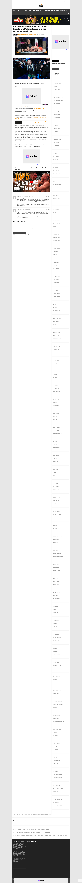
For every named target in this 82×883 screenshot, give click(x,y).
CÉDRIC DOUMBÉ (56, 215)
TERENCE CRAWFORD (57, 743)
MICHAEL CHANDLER (57, 575)
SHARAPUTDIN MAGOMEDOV (58, 721)
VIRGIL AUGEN (55, 782)
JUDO (54, 475)
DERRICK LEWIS (56, 282)
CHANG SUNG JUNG (56, 220)
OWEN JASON (55, 626)
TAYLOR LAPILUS (56, 738)
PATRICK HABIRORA (57, 637)
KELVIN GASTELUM (56, 497)
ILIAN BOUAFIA (56, 388)
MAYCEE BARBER (56, 567)
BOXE (54, 181)
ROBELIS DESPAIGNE (57, 687)
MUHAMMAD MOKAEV (57, 598)
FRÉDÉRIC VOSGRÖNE (57, 338)
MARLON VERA (56, 545)
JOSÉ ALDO (55, 458)
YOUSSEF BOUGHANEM (57, 805)
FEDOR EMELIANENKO (57, 318)
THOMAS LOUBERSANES (57, 752)
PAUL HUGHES (55, 643)
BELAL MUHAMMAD (57, 164)
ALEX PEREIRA (55, 92)
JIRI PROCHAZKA (56, 430)
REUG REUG (55, 679)
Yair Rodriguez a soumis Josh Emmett (37, 114)
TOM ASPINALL (56, 757)
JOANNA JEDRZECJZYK (57, 433)
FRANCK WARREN (56, 332)
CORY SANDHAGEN (56, 240)
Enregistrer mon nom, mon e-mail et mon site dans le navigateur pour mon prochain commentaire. (30, 230)
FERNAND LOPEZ (56, 321)
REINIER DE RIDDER (56, 673)
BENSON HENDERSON (57, 176)
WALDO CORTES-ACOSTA (58, 788)
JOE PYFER (55, 438)
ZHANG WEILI (55, 810)
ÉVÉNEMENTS (24, 10)
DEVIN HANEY (55, 285)
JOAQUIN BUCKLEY (56, 436)
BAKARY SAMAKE (56, 156)
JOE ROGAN (55, 441)
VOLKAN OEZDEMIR (57, 785)
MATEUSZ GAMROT (57, 550)
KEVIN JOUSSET (56, 503)
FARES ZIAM (55, 315)
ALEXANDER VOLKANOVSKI (23, 34)
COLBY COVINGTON (57, 231)
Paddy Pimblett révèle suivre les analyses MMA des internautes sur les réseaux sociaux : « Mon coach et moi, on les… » (19, 846)
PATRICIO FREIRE (56, 634)
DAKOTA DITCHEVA (56, 248)
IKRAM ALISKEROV (56, 382)
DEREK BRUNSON (56, 279)
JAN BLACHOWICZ (56, 408)
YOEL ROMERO (56, 802)
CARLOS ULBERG (56, 209)
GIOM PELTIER (56, 352)
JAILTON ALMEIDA (56, 399)
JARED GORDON (56, 413)
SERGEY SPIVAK (56, 718)
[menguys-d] (41, 19)
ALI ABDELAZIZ (56, 111)
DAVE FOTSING (56, 268)
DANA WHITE (55, 254)
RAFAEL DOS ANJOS (57, 659)
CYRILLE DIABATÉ (56, 245)
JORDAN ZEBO (55, 452)
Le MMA (57, 10)
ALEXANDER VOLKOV (57, 103)
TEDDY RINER (55, 740)
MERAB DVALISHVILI (57, 570)
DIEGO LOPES (55, 287)
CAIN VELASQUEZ (56, 198)
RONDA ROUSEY (56, 693)
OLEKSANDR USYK (56, 617)
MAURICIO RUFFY (56, 561)
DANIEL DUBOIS (56, 259)
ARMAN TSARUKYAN (57, 139)
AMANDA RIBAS (56, 122)
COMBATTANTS (32, 10)
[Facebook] (60, 1)
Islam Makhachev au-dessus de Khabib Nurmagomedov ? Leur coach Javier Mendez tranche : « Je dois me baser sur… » (42, 835)
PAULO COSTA (56, 645)
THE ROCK (55, 746)
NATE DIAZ (55, 603)
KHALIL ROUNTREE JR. (57, 508)
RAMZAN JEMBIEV (56, 668)
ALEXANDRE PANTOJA (57, 106)
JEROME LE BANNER (57, 427)
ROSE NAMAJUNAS (56, 696)
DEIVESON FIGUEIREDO (57, 271)
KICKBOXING (55, 517)
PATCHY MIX (55, 631)
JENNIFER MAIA (56, 424)
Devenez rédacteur (50, 1)
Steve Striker (16, 35)
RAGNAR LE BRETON (57, 665)
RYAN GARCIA (55, 698)
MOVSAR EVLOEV (56, 592)
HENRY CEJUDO (56, 371)
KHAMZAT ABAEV (56, 511)
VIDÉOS (37, 10)
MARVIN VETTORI (56, 547)
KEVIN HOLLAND (56, 500)
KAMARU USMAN (56, 489)
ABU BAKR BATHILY (56, 86)
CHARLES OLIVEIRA (56, 223)
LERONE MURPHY (56, 525)
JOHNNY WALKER (56, 447)
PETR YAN (55, 648)
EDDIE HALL (55, 304)
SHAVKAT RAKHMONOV (57, 724)
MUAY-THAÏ (55, 595)
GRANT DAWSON (56, 360)
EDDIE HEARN (55, 307)
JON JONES (55, 450)
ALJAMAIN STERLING (57, 117)
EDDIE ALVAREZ (56, 301)
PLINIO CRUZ (55, 651)
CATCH (54, 212)
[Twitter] (64, 1)
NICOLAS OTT (55, 612)
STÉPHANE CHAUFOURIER (58, 726)
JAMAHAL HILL (56, 405)
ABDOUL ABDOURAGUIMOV (58, 78)
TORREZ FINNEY (56, 766)
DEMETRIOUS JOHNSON (57, 273)
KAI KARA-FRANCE (56, 486)
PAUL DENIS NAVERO (57, 640)
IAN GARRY (55, 377)
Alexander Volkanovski (20, 106)
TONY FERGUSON (56, 760)
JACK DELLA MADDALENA (58, 396)
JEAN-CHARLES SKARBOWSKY (58, 422)
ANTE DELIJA (55, 131)
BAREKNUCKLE (56, 159)
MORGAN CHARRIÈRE (57, 589)
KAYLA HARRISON (56, 494)
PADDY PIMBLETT (56, 629)
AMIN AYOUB (55, 125)
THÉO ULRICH (55, 749)
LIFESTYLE (42, 10)
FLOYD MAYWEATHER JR (57, 327)
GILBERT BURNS (56, 349)
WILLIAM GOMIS (56, 791)
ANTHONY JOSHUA (56, 134)
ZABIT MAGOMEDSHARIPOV (58, 808)
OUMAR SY (55, 623)
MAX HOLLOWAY (56, 564)
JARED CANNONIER (56, 410)
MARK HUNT (55, 542)
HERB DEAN (55, 374)
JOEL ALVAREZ (56, 444)
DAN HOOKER (55, 251)
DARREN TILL (55, 265)
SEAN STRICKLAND (56, 712)
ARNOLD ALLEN (56, 142)
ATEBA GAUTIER (56, 148)
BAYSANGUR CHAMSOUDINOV (59, 162)
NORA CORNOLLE (56, 615)
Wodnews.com (30, 843)
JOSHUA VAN (55, 469)
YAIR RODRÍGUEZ (56, 794)
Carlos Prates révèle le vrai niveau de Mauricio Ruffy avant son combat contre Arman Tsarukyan (42, 826)
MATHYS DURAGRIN (57, 553)
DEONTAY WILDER (56, 276)
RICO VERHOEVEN (56, 682)
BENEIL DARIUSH (56, 170)
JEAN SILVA (55, 419)
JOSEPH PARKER (56, 461)
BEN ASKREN (55, 167)
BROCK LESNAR (56, 192)
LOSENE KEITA (56, 528)
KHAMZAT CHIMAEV (57, 514)
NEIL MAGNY (55, 606)
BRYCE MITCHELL (56, 195)
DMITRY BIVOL (56, 290)
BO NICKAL (55, 178)
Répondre (48, 196)
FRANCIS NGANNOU (57, 329)
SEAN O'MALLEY (56, 710)
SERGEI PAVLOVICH (56, 715)
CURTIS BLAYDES (56, 243)
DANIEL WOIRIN (56, 262)
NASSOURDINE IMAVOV (57, 601)
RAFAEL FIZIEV (56, 662)
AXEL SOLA (55, 153)
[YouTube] (62, 1)
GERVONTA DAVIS (56, 346)
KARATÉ (54, 492)
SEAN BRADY (55, 707)
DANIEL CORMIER (56, 257)
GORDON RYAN (56, 357)
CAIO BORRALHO (56, 201)
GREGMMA (55, 366)
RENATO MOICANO (56, 676)
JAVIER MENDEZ (56, 416)
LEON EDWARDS (56, 522)
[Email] (66, 1)
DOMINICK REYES (56, 293)
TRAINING (53, 10)
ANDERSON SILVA (56, 128)
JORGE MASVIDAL (56, 455)
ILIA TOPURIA (55, 385)
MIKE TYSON (55, 587)
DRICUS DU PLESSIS (57, 296)
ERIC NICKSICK (56, 313)
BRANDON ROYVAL (56, 187)
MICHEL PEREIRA (56, 584)
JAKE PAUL (55, 402)
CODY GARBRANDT (56, 229)
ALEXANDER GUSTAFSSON (58, 97)
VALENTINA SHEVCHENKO (58, 780)
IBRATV (54, 380)
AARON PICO (55, 74)
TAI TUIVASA (55, 735)
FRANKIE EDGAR (56, 335)
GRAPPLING (55, 363)
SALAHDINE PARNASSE (57, 701)
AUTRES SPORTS (63, 10)
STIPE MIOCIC (55, 732)
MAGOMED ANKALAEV (57, 536)
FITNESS (54, 324)
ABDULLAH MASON (56, 80)
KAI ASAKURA (55, 483)
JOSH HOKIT (55, 466)
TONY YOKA (55, 763)
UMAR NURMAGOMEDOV (57, 774)
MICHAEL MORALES (56, 578)
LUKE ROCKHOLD (56, 531)
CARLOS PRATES (56, 206)
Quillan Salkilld (56, 654)
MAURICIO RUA (56, 559)
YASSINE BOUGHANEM (57, 799)
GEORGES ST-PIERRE (57, 343)
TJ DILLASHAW (56, 754)
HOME (14, 10)
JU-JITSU (54, 472)
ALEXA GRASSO (56, 94)
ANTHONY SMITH (56, 136)
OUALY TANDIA (56, 620)
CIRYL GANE (55, 226)
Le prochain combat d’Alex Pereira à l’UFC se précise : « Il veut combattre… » (34, 829)
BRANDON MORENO (57, 184)
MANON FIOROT (56, 539)
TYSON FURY (55, 771)
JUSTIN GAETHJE (56, 480)
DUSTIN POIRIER (56, 299)
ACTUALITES (18, 10)
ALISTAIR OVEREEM (57, 114)
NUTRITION (47, 10)
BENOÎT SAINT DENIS (57, 173)
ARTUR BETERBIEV (56, 145)
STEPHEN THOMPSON (57, 729)
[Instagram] (68, 1)
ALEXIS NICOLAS (56, 108)
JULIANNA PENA (56, 478)
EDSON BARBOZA (56, 310)
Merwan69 (19, 196)
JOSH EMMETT (56, 464)
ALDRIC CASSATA (56, 89)
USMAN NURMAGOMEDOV (58, 777)
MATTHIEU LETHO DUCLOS (58, 556)
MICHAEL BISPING (56, 573)
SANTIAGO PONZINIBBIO (58, 704)
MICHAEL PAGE (56, 581)
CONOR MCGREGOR (56, 237)
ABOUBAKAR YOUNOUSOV (58, 83)
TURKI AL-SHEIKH (56, 768)
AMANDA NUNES (56, 120)
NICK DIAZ (55, 609)
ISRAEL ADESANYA (56, 394)
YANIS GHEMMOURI (57, 796)
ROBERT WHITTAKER (57, 690)
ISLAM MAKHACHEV (32, 34)
